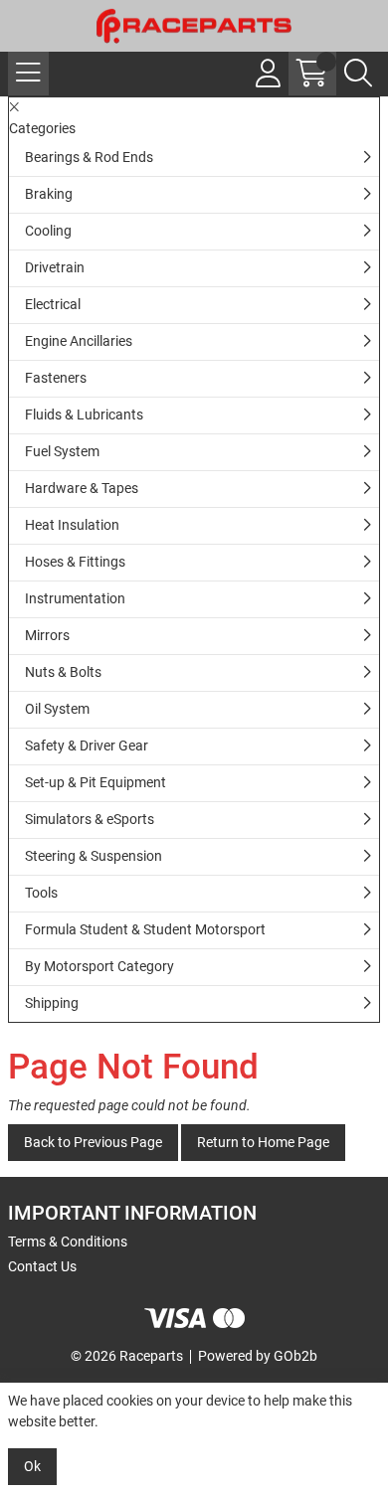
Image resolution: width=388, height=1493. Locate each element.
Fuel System (62, 451)
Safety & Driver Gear (86, 745)
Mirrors (47, 635)
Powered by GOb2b (257, 1356)
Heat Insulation (72, 525)
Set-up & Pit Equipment (95, 782)
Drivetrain (55, 267)
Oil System (57, 709)
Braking (49, 194)
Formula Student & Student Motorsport (145, 929)
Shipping (52, 1003)
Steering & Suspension (93, 856)
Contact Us (42, 1266)
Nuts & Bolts (63, 672)
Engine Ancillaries (78, 341)
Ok (32, 1466)
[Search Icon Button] (358, 73)
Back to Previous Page (93, 1142)
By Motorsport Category (99, 966)
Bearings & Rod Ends (89, 157)
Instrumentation (75, 598)
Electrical (53, 304)
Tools (41, 893)
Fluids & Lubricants (84, 414)
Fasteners (56, 378)
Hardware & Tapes (81, 488)
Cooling (48, 231)
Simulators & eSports (89, 819)
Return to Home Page (263, 1142)
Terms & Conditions (67, 1241)
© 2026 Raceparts (127, 1356)
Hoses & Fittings (75, 562)
